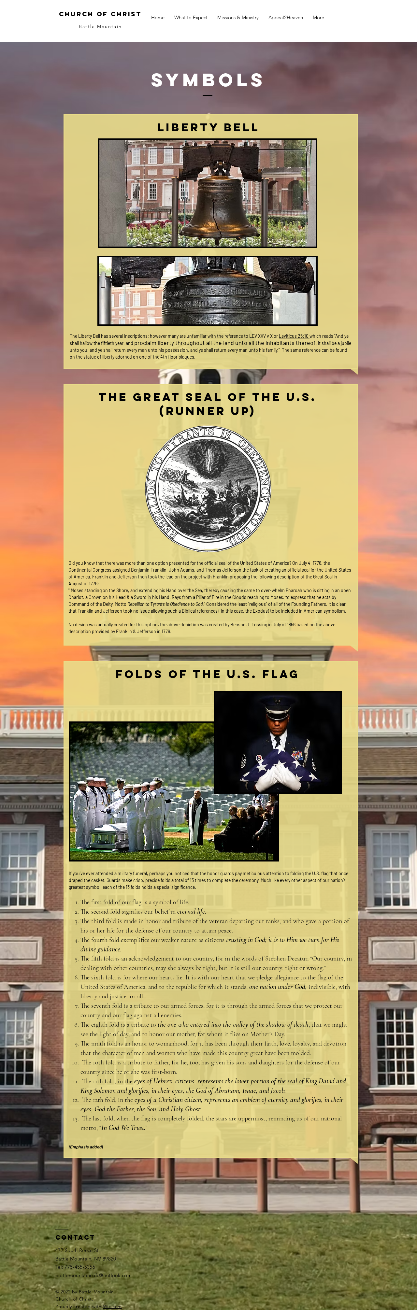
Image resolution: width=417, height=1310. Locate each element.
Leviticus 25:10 (294, 336)
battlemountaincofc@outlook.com (93, 1275)
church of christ (100, 14)
